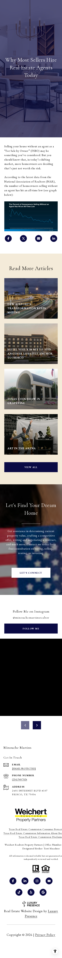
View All (31, 467)
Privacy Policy (45, 935)
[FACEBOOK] (12, 880)
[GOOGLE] (43, 892)
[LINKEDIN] (25, 880)
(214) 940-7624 (19, 779)
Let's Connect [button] (31, 572)
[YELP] (31, 892)
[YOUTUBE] (49, 880)
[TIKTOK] (19, 892)
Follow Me (31, 628)
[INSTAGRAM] (37, 880)
